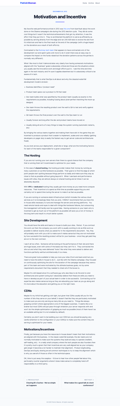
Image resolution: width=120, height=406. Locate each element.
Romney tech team (46, 50)
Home (85, 3)
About (97, 3)
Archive (91, 3)
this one (67, 29)
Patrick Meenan (28, 3)
